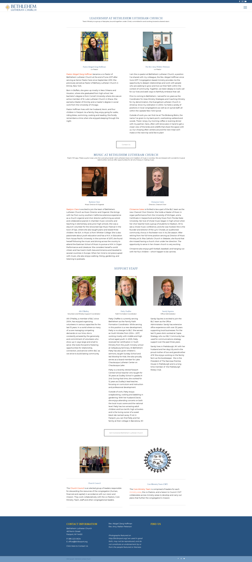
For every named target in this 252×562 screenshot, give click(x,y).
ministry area (135, 492)
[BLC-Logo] (21, 7)
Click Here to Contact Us (77, 546)
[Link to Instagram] (242, 1)
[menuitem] (244, 7)
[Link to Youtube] (245, 1)
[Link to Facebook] (239, 1)
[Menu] (244, 7)
